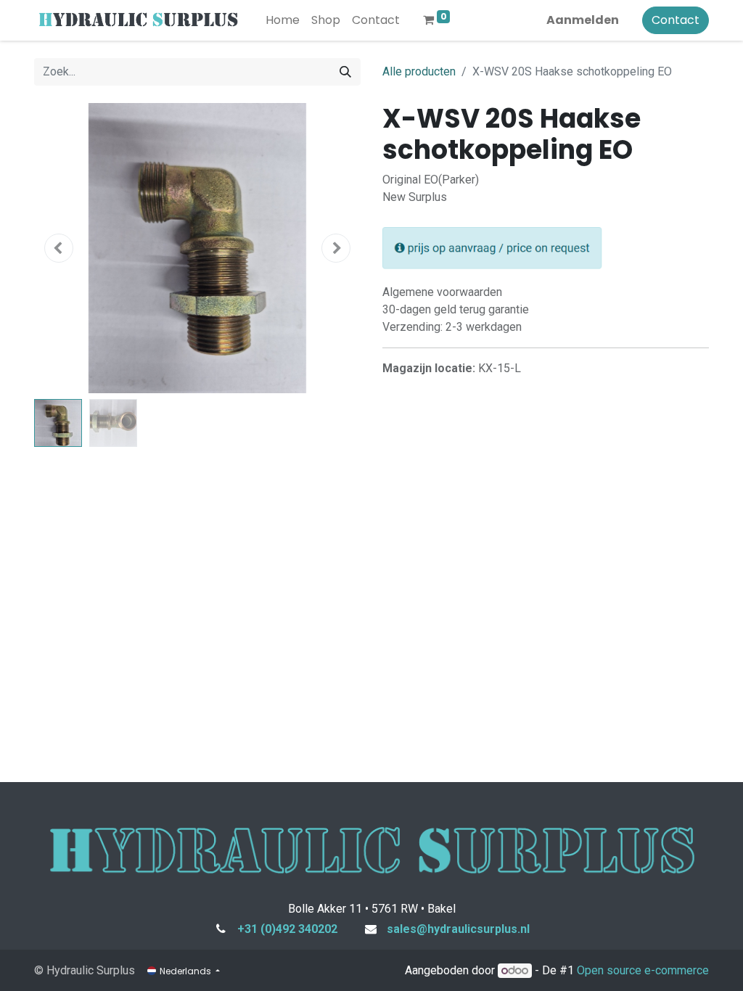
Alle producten (419, 71)
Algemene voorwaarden (442, 292)
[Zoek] (345, 72)
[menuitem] (282, 20)
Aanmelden (582, 20)
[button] (58, 248)
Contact (675, 20)
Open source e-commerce (643, 970)
